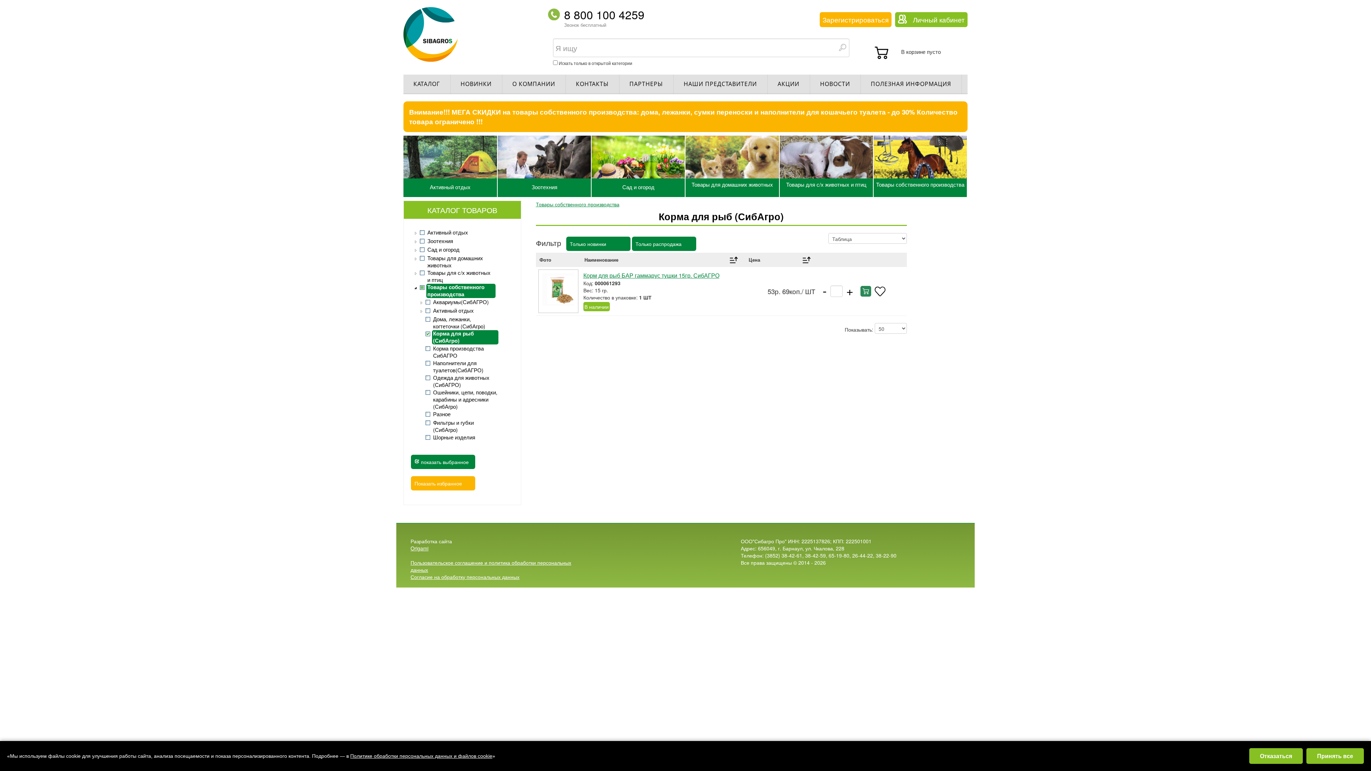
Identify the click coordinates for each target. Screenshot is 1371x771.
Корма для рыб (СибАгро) (453, 337)
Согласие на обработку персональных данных (465, 576)
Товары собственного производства (920, 184)
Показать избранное (438, 483)
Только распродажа (659, 243)
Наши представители (720, 84)
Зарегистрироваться (856, 19)
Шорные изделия (454, 437)
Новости (835, 84)
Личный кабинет (939, 19)
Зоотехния (544, 187)
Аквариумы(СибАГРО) (461, 302)
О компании (533, 84)
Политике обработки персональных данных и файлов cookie (421, 756)
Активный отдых (450, 187)
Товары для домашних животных (732, 184)
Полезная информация (911, 84)
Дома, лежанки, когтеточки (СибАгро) (459, 323)
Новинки (476, 84)
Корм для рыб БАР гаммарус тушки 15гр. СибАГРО (651, 275)
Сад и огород (638, 187)
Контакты (592, 84)
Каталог (426, 84)
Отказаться (1276, 756)
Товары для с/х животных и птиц (826, 184)
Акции (788, 84)
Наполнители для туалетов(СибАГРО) (458, 366)
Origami (419, 548)
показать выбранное (444, 461)
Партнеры (646, 84)
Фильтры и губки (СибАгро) (453, 426)
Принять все (1335, 756)
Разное (442, 414)
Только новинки (588, 243)
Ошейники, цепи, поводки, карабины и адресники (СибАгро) (465, 399)
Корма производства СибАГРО (458, 352)
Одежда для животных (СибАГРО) (461, 381)
